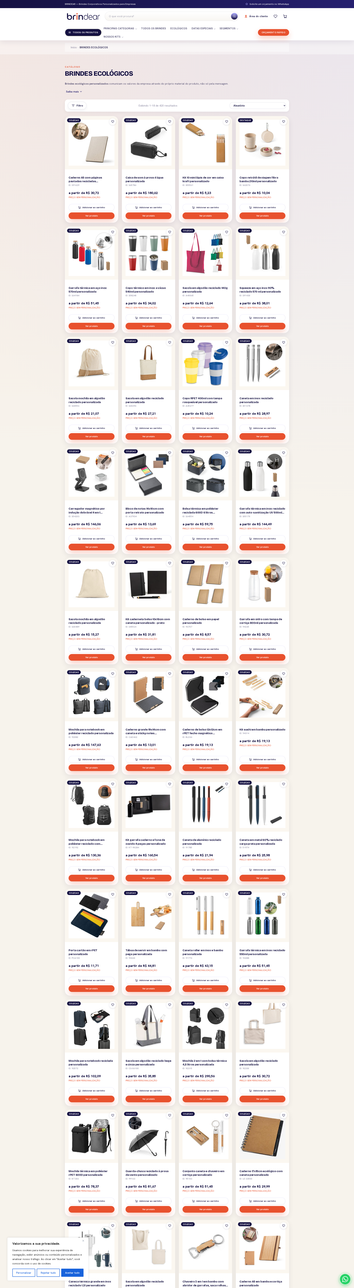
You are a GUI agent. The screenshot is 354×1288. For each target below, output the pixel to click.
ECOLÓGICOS (178, 28)
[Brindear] (83, 16)
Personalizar (23, 1272)
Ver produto (91, 215)
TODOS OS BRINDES (153, 28)
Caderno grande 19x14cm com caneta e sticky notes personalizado (146, 733)
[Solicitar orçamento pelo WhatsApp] (345, 1279)
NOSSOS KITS (112, 36)
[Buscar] (234, 16)
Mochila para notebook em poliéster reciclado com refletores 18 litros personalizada (91, 843)
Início (74, 47)
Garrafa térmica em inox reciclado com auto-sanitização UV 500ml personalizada (262, 512)
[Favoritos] (275, 16)
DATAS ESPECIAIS (202, 28)
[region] (47, 1259)
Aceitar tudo (72, 1272)
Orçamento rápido (273, 32)
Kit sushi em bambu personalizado (262, 729)
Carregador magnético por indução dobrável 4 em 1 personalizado (87, 512)
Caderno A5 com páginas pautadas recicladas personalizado (85, 181)
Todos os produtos (85, 32)
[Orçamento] (285, 16)
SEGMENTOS (227, 28)
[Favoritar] (112, 121)
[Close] (84, 1240)
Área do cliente (258, 16)
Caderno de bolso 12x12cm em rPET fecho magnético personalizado (202, 733)
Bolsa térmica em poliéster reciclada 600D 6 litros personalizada (200, 512)
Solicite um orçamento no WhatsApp (269, 4)
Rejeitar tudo (48, 1272)
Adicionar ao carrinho (93, 207)
